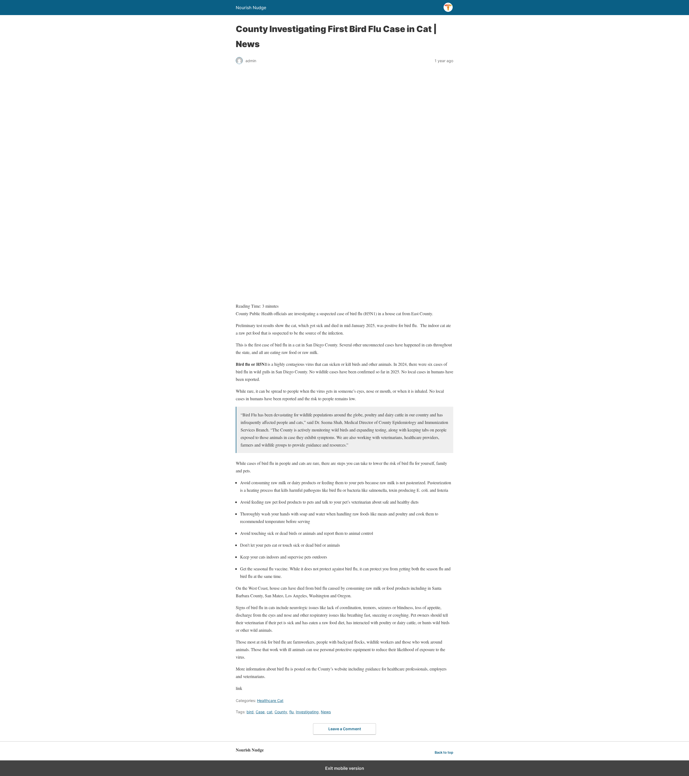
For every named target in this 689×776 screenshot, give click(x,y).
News (326, 712)
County (281, 712)
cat (269, 712)
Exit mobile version (344, 768)
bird (250, 712)
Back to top (444, 752)
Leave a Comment (344, 728)
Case (260, 712)
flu (291, 712)
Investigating (307, 712)
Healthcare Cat (270, 700)
